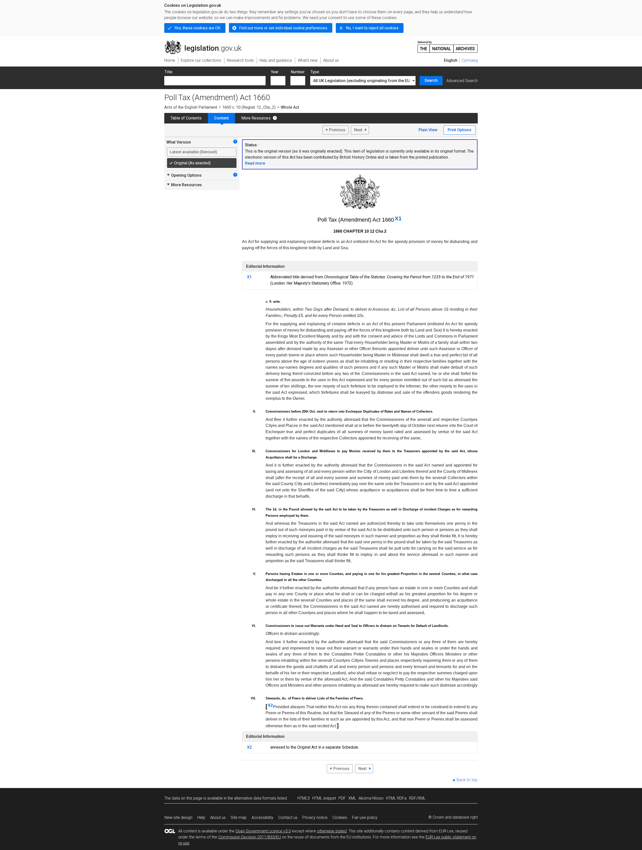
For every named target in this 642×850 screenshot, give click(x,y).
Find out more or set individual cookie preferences (283, 28)
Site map (239, 817)
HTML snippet (324, 798)
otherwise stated (332, 831)
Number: (298, 72)
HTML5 (303, 798)
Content (221, 118)
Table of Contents (186, 118)
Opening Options (184, 175)
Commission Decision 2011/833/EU (249, 837)
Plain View (428, 129)
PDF (342, 798)
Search (431, 80)
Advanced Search (462, 80)
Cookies (340, 817)
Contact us (287, 817)
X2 (270, 705)
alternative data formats (255, 798)
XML (352, 798)
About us (218, 817)
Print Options (459, 129)
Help (201, 817)
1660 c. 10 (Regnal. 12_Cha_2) (249, 107)
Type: (315, 72)
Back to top (467, 779)
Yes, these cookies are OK (197, 28)
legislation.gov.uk (206, 42)
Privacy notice (315, 817)
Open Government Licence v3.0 (263, 831)
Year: (275, 72)
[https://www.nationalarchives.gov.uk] (448, 44)
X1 (398, 218)
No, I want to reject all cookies (372, 28)
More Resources (256, 118)
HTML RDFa (396, 798)
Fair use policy (364, 817)
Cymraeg (470, 60)
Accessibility (262, 817)
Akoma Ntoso (371, 798)
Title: (169, 72)
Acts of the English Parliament (190, 107)
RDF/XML (417, 798)
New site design (178, 817)
